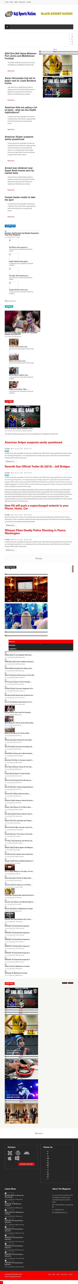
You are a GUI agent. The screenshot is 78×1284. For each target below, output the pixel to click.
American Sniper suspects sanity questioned (33, 442)
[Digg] (48, 1170)
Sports (20, 430)
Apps (18, 237)
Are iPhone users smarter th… (18, 247)
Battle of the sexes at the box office (17, 733)
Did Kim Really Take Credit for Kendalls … (18, 712)
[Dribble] (72, 44)
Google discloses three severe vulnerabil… (19, 834)
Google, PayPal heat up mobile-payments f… (19, 861)
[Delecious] (48, 1177)
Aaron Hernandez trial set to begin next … (19, 878)
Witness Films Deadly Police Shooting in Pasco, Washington (35, 531)
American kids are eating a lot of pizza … (19, 885)
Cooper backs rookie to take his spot (17, 773)
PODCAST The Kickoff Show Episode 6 (17, 959)
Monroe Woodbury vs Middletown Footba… (54, 49)
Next (71, 983)
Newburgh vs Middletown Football (16, 973)
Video (11, 2)
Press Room (22, 2)
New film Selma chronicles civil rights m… (19, 747)
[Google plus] (72, 39)
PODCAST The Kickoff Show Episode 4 (17, 946)
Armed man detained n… (54, 72)
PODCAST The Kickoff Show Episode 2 (17, 933)
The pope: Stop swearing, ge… (19, 276)
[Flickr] (48, 1165)
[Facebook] (72, 34)
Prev (66, 983)
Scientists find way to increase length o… (19, 760)
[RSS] (47, 1152)
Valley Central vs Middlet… (14, 1097)
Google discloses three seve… (19, 290)
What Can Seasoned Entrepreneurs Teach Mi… (20, 675)
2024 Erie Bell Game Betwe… (15, 1004)
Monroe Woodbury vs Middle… (15, 1006)
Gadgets (20, 755)
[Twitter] (72, 37)
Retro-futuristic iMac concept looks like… (19, 827)
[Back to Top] (1, 1282)
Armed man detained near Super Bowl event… (20, 895)
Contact (29, 2)
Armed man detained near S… (15, 1031)
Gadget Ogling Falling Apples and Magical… (19, 847)
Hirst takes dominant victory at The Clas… (19, 767)
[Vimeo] (48, 1174)
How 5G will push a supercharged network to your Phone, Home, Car (37, 507)
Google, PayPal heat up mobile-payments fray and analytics (22, 234)
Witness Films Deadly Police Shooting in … (19, 780)
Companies (21, 677)
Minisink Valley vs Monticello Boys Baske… (14, 1196)
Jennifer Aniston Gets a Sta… (18, 347)
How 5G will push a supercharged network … (20, 787)
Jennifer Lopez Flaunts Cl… (14, 1095)
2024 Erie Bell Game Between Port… (19, 428)
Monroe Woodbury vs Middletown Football (19, 909)
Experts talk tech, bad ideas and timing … (19, 820)
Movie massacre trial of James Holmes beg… (19, 723)
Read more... (11, 71)
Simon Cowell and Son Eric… (14, 1050)
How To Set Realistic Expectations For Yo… (19, 702)
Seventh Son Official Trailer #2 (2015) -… (18, 794)
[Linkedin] (48, 1161)
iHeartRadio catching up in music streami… (19, 753)
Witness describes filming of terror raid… (19, 740)
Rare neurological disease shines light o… (19, 814)
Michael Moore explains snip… (19, 375)
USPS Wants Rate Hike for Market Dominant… (20, 662)
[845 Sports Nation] (20, 14)
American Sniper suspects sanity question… (19, 800)
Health (16, 2)
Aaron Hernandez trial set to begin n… (52, 47)
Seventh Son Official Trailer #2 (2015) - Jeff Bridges (37, 466)
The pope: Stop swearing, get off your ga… (19, 841)
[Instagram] (48, 1179)
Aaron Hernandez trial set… (14, 1008)
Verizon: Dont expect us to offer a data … (18, 807)
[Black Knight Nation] (56, 14)
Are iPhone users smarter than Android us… (19, 854)
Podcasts (21, 928)
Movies (19, 336)
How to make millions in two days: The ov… (19, 871)
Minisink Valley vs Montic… (14, 1053)
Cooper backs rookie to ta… (15, 1011)
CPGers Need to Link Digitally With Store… (19, 655)
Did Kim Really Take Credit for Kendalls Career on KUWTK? (21, 333)
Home (7, 2)
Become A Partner (26, 1164)
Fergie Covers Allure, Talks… (18, 389)
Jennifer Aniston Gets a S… (14, 1119)
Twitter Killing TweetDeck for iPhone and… (19, 668)
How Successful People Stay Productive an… (19, 695)
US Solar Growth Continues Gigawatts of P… (19, 688)
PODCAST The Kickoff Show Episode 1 (17, 926)
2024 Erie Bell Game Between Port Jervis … (19, 919)
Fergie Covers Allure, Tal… (14, 1075)
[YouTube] (48, 1158)
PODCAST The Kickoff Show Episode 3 (17, 939)
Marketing (22, 657)
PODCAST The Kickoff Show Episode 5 (17, 953)
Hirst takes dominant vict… (14, 1055)
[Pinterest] (72, 41)
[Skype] (48, 1172)
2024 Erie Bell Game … (53, 94)
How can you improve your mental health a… (19, 902)
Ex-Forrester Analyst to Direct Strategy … (18, 682)
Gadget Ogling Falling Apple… (19, 261)
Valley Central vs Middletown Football (17, 966)
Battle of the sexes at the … (18, 361)
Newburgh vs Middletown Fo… (15, 1099)
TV (19, 873)
